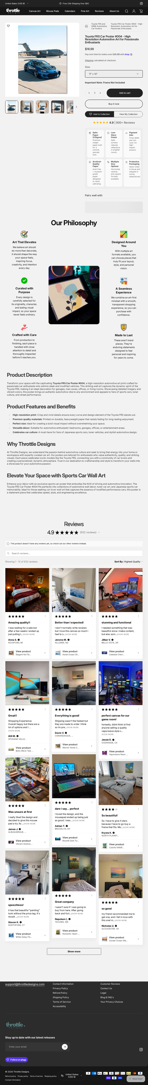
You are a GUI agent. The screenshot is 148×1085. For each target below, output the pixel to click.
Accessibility (59, 1006)
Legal (103, 992)
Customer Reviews (110, 984)
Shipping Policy (61, 997)
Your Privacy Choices (111, 1001)
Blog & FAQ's (107, 997)
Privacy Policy (60, 988)
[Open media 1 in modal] (42, 60)
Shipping (89, 60)
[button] (99, 532)
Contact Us (106, 988)
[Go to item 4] (57, 106)
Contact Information (63, 984)
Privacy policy (23, 1076)
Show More (29, 634)
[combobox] (17, 3)
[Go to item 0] (11, 106)
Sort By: (118, 561)
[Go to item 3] (42, 106)
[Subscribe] (65, 1047)
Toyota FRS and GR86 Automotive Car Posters (99, 26)
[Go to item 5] (72, 106)
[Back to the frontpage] (86, 26)
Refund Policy (60, 992)
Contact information (13, 1080)
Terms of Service (62, 1001)
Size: (87, 66)
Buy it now (114, 104)
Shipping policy (51, 1076)
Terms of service (36, 1076)
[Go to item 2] (27, 106)
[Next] (72, 65)
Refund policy (10, 1076)
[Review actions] (45, 616)
